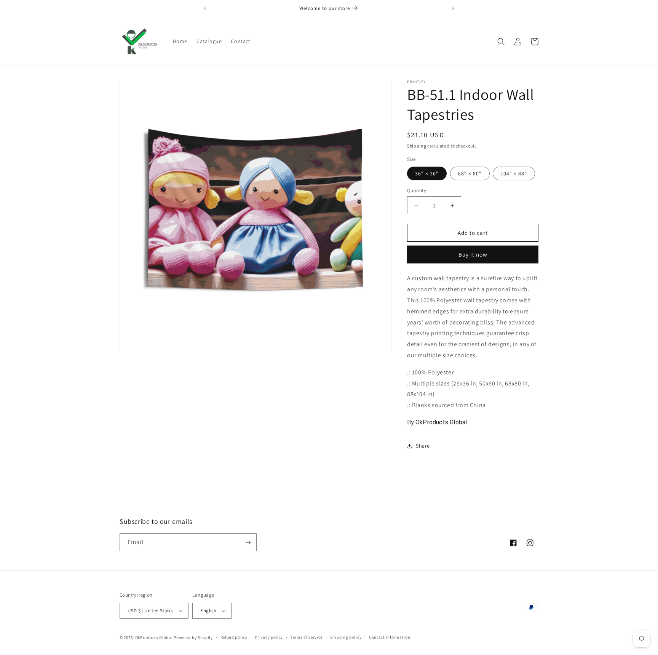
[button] (501, 41)
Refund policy (234, 637)
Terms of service (307, 637)
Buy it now (472, 254)
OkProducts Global (154, 637)
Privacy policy (269, 637)
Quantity (416, 190)
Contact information (389, 637)
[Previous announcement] (204, 8)
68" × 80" (470, 173)
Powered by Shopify (193, 637)
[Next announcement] (453, 8)
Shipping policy (346, 637)
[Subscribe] (248, 542)
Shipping (416, 146)
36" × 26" (427, 173)
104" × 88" (514, 173)
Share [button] (423, 445)
